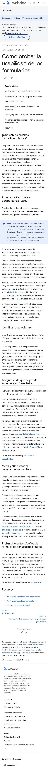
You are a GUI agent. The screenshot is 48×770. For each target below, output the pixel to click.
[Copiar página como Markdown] (12, 78)
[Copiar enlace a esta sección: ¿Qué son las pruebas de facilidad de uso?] (29, 138)
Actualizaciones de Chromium (15, 720)
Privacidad (17, 759)
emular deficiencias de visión (28, 434)
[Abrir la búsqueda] (29, 2)
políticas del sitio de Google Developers (16, 653)
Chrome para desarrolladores (14, 716)
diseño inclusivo (16, 292)
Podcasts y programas (12, 728)
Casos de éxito (9, 724)
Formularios (24, 45)
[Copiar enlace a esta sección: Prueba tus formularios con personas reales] (29, 201)
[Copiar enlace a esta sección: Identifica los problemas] (34, 327)
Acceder (41, 3)
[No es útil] (23, 50)
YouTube (7, 741)
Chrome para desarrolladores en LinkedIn (19, 744)
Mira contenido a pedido (34, 18)
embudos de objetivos (11, 530)
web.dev (5, 45)
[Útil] (19, 50)
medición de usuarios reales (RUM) (16, 526)
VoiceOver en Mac (33, 447)
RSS (5, 748)
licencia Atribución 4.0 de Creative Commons (29, 645)
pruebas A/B (36, 582)
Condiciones (6, 759)
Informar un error (10, 703)
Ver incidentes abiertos (12, 707)
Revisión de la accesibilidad (18, 605)
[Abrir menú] (3, 3)
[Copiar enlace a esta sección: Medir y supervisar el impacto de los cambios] (33, 469)
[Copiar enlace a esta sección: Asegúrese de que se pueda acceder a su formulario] (34, 383)
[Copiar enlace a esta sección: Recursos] (16, 589)
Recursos (7, 10)
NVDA (4, 450)
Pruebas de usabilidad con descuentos (23, 597)
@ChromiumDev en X (12, 737)
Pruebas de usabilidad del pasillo (20, 601)
